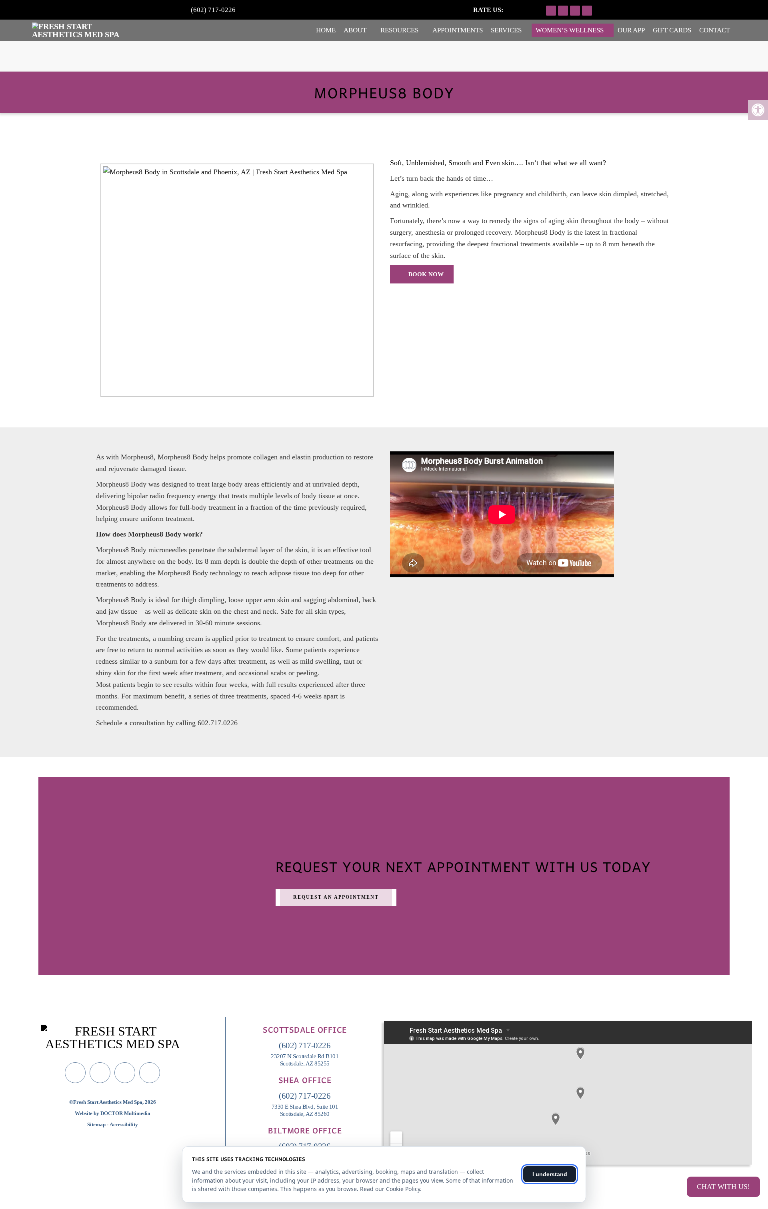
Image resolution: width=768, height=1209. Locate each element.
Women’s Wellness (570, 30)
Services (506, 30)
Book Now (425, 274)
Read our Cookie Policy (390, 1189)
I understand (549, 1174)
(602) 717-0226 (213, 10)
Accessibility (124, 1124)
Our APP (631, 30)
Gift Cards (672, 30)
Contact (714, 30)
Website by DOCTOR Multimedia (112, 1113)
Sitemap (96, 1124)
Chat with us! (723, 1187)
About (355, 30)
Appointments (457, 30)
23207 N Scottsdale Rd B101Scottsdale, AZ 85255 (304, 1060)
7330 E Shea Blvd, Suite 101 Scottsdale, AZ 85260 (305, 1110)
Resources (399, 30)
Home (326, 30)
